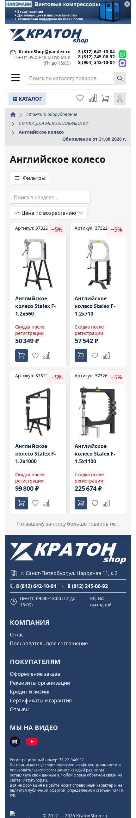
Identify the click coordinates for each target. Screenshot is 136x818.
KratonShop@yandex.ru (45, 51)
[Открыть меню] (15, 77)
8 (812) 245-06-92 (96, 57)
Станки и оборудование (51, 114)
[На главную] (49, 36)
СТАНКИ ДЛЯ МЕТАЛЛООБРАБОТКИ (54, 123)
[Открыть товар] (38, 294)
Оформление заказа (35, 673)
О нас (17, 634)
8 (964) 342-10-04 (96, 62)
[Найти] (120, 78)
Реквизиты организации (40, 682)
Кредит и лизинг (30, 691)
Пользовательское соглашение (49, 643)
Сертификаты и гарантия (41, 700)
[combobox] (75, 78)
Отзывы (19, 709)
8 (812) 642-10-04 (96, 51)
